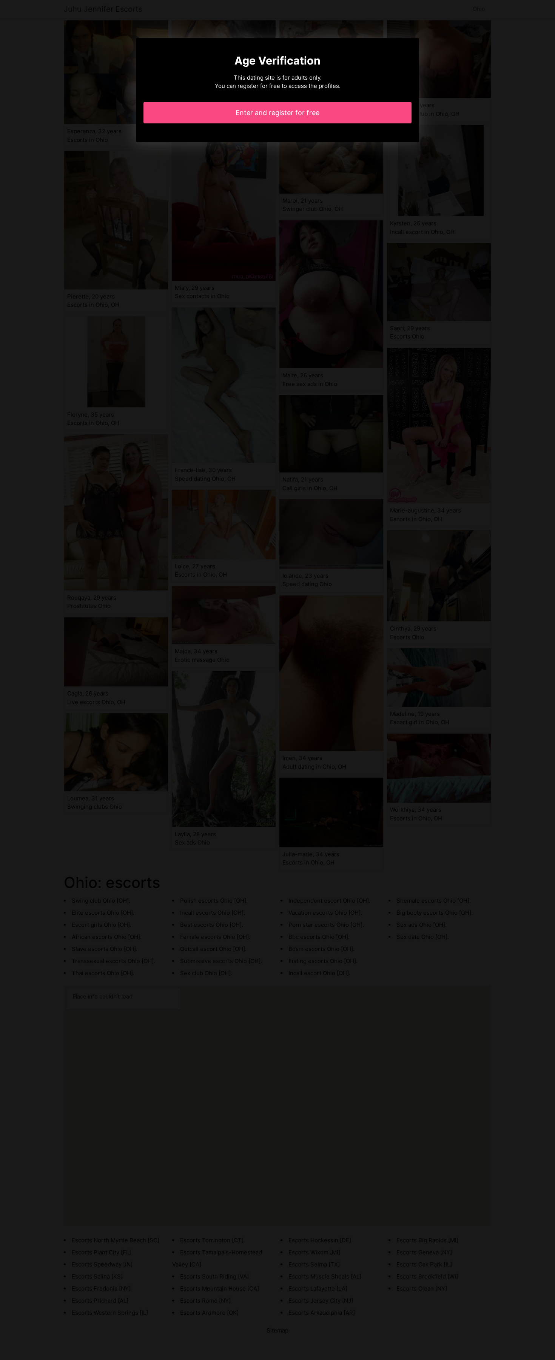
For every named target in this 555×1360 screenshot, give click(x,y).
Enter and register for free (277, 113)
